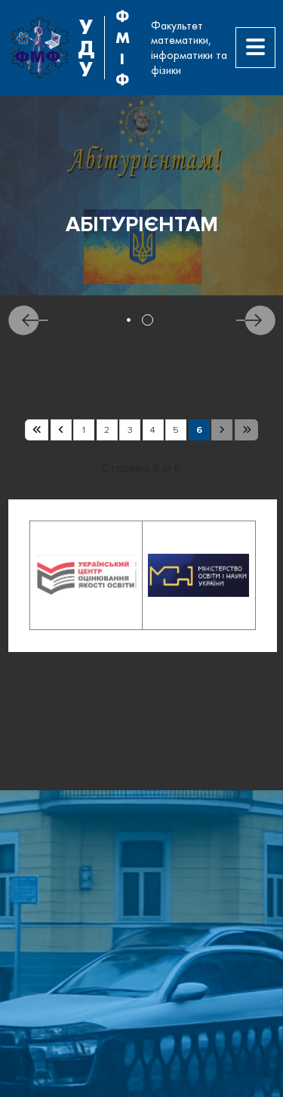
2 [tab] (147, 320)
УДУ (86, 47)
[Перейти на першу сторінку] (37, 429)
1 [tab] (129, 320)
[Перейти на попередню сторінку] (61, 429)
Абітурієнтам (142, 224)
